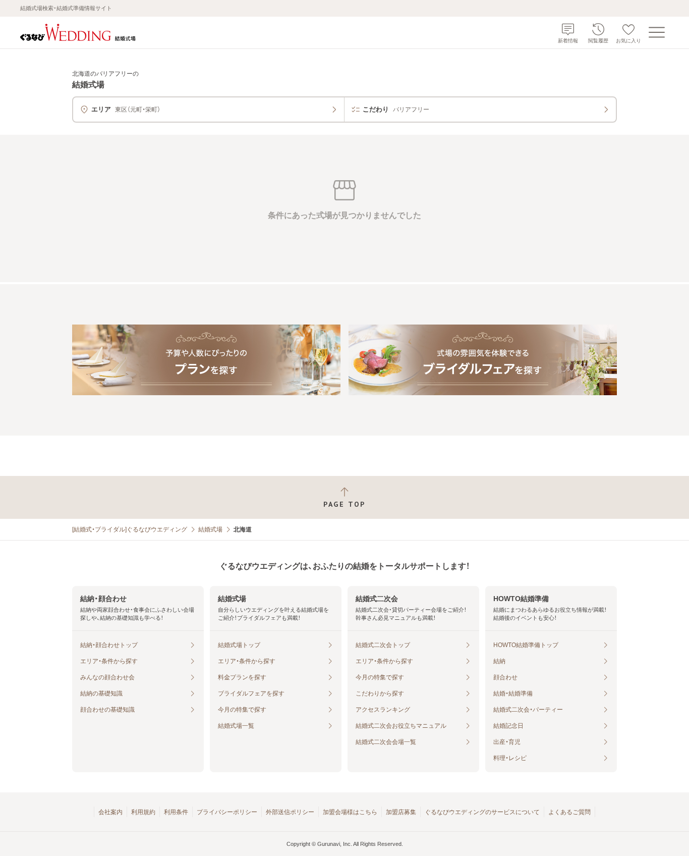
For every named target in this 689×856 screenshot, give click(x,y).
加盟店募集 (401, 812)
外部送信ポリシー (290, 812)
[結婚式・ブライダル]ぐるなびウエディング (129, 529)
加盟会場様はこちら (350, 812)
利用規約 (143, 812)
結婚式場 (210, 529)
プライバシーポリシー (227, 812)
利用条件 (176, 812)
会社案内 (110, 812)
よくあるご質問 (569, 812)
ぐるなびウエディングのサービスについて (482, 812)
